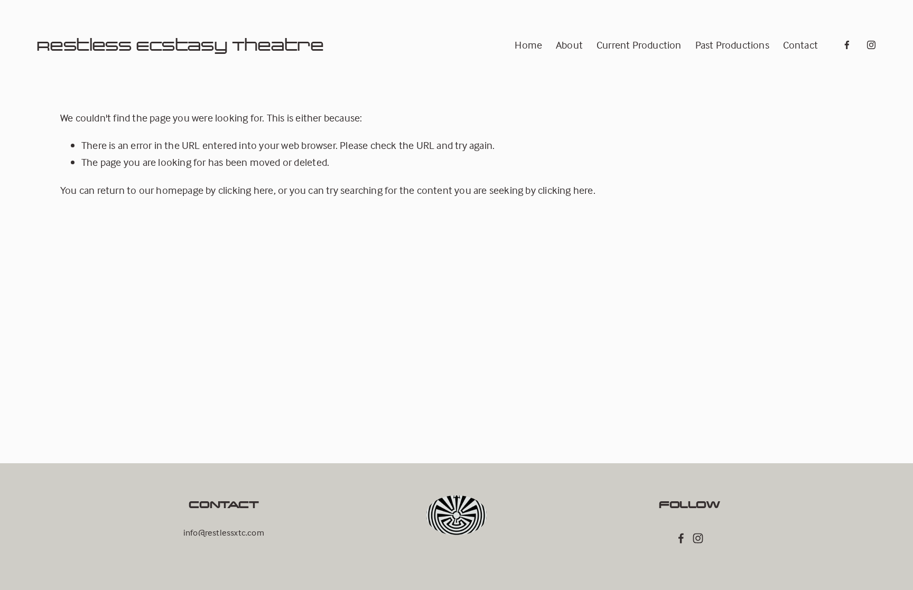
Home (528, 44)
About (569, 44)
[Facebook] (847, 45)
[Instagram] (871, 45)
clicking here (246, 189)
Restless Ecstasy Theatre (179, 44)
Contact (800, 44)
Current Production (639, 44)
